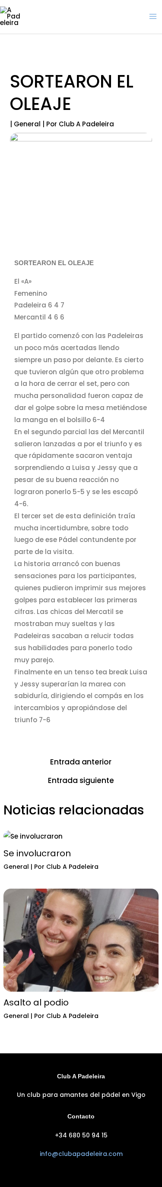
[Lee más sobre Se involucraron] (33, 835)
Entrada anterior (80, 762)
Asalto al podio (36, 1002)
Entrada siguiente (81, 780)
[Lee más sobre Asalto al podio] (81, 939)
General (27, 123)
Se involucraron (37, 853)
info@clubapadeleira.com (81, 1153)
